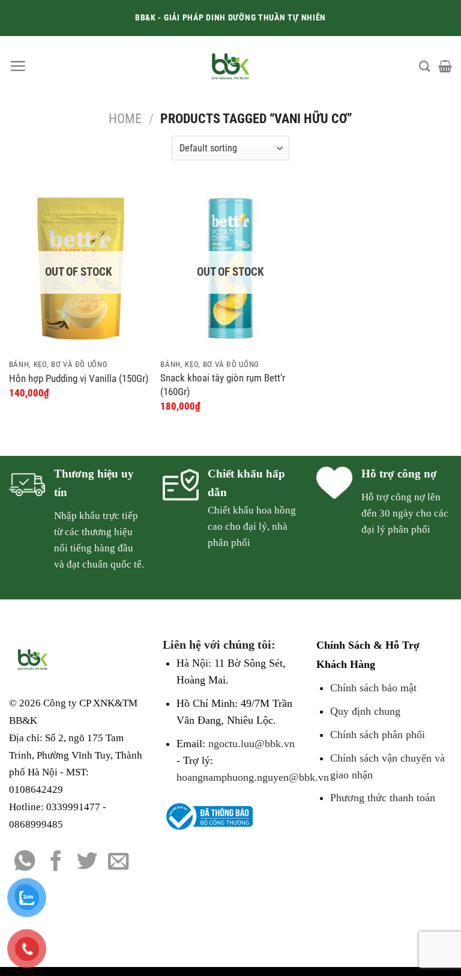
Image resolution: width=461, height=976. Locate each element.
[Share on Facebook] (56, 862)
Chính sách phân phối (377, 735)
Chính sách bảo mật (373, 688)
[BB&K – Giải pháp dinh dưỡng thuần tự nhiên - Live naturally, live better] (231, 66)
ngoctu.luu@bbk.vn (251, 744)
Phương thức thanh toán (382, 798)
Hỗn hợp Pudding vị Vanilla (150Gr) (78, 378)
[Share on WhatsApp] (24, 862)
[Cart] (445, 66)
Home (125, 118)
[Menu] (17, 65)
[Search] (424, 66)
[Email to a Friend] (118, 862)
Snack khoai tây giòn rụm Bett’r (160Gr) (222, 384)
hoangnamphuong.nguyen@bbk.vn (252, 777)
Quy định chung (365, 711)
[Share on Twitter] (87, 862)
